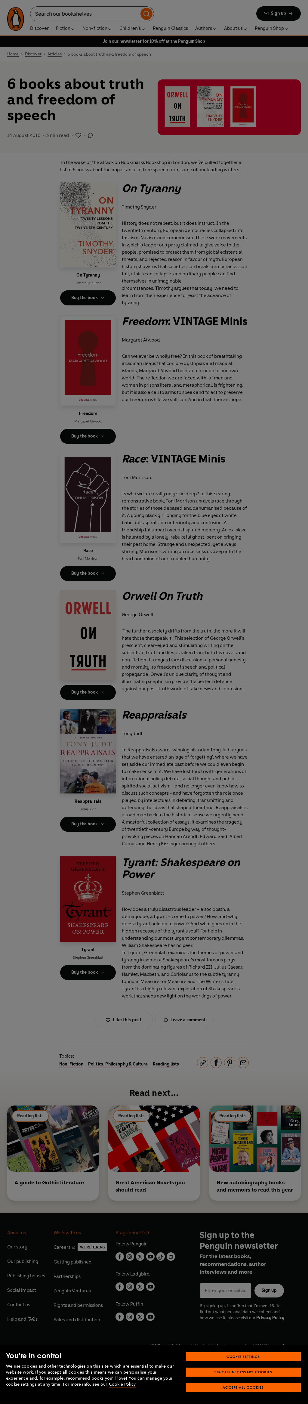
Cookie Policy (122, 1384)
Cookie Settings (243, 1356)
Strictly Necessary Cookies (243, 1372)
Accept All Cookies (243, 1387)
